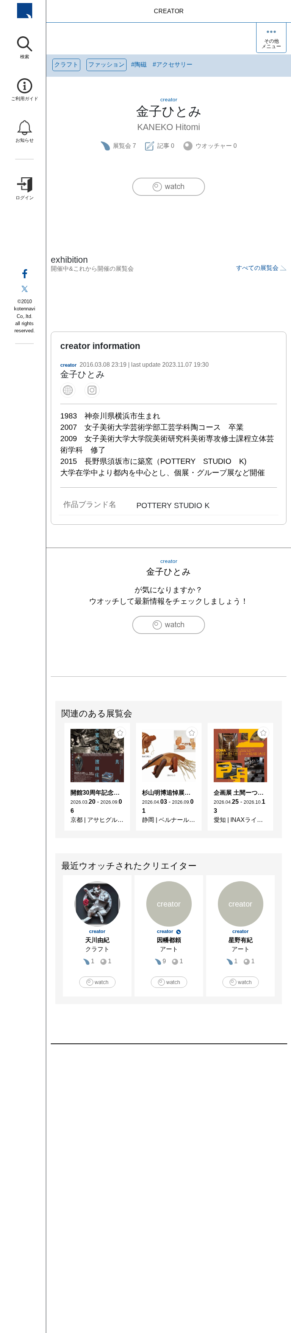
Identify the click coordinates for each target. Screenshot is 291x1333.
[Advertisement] (168, 1130)
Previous (55, 780)
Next (281, 780)
